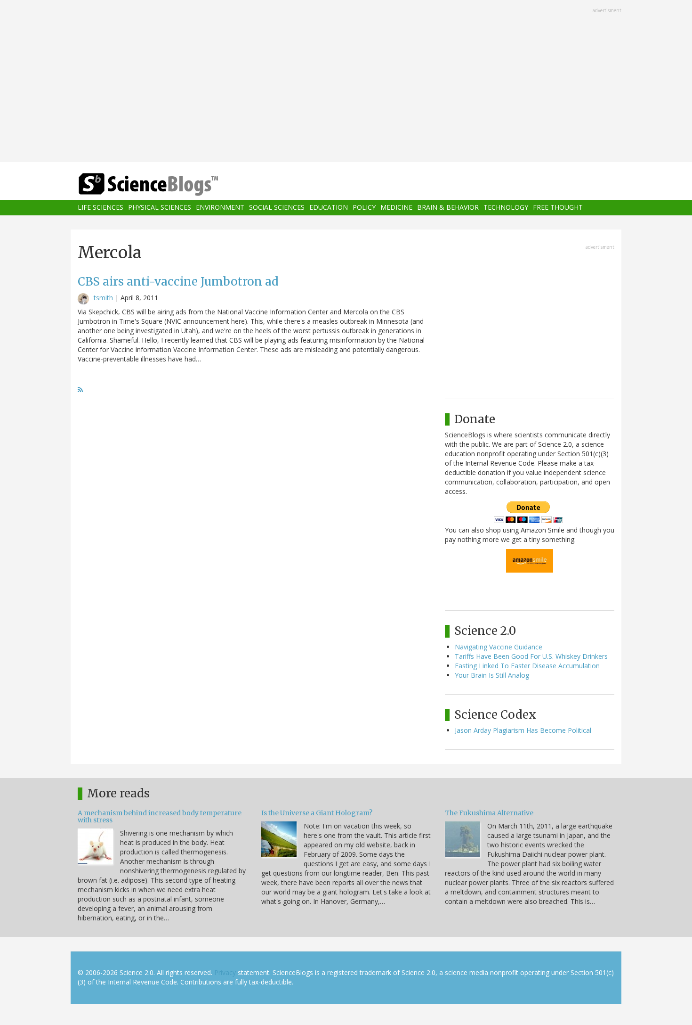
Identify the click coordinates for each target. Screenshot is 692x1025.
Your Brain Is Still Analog (492, 675)
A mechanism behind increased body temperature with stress (159, 816)
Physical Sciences (159, 208)
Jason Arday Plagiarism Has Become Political (523, 730)
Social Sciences (277, 208)
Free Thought (558, 208)
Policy (364, 208)
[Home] (167, 184)
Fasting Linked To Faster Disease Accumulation (527, 665)
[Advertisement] (346, 82)
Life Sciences (100, 208)
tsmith (103, 297)
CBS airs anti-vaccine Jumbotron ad (178, 281)
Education (328, 208)
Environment (220, 208)
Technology (505, 208)
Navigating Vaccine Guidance (498, 646)
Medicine (396, 208)
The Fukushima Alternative (489, 813)
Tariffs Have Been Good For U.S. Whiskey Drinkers (531, 656)
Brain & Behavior (448, 208)
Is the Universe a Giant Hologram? (316, 813)
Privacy (225, 972)
